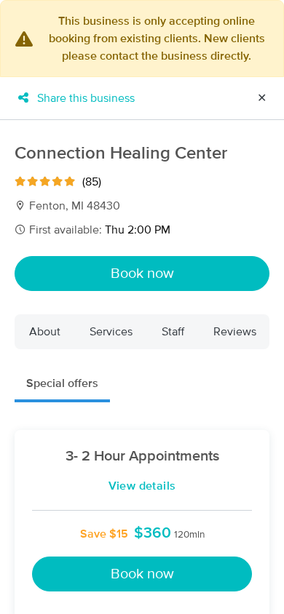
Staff (173, 332)
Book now (142, 273)
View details (142, 486)
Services (111, 332)
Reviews (234, 332)
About (44, 332)
